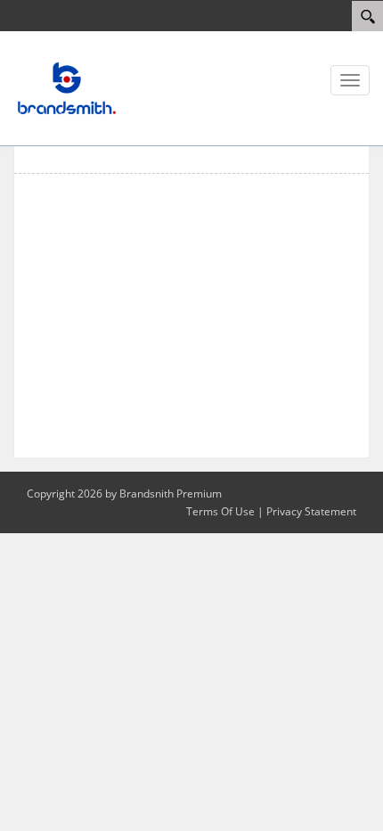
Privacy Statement (311, 511)
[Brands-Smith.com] (66, 87)
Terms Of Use (220, 511)
